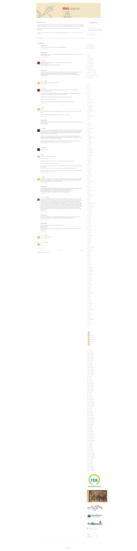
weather (89, 326)
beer (89, 121)
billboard (89, 124)
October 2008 (89, 421)
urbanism (89, 321)
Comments (91, 536)
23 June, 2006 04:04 (43, 231)
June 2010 (89, 393)
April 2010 (89, 396)
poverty (89, 260)
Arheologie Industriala (92, 71)
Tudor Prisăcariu (43, 197)
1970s (89, 93)
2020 (89, 53)
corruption (90, 154)
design (89, 165)
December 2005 (89, 470)
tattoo (89, 310)
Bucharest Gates (91, 65)
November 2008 (90, 419)
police (89, 254)
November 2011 (90, 370)
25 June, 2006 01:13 (43, 238)
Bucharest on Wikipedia (92, 72)
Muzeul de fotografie (91, 45)
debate (89, 161)
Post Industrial (90, 59)
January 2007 (89, 451)
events (89, 178)
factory (89, 183)
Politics (89, 255)
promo (89, 262)
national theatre (90, 235)
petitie (89, 248)
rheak (41, 107)
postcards (89, 257)
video (89, 322)
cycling (89, 156)
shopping (89, 287)
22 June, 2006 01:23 (43, 103)
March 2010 (89, 398)
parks (89, 244)
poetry (89, 252)
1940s (89, 86)
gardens (89, 191)
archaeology (90, 108)
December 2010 (89, 386)
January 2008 (89, 434)
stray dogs (90, 300)
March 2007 (89, 448)
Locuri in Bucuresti (91, 48)
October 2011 (89, 372)
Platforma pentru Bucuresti (92, 34)
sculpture (89, 286)
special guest (90, 293)
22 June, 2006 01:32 (43, 116)
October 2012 (89, 359)
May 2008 (89, 428)
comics (89, 146)
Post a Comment (42, 248)
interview (89, 213)
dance (89, 158)
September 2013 (90, 354)
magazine (89, 217)
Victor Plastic (92, 341)
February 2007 (89, 450)
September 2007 (90, 440)
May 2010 (89, 395)
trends (89, 316)
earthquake (90, 172)
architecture (90, 109)
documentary (90, 168)
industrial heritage (91, 206)
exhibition (89, 180)
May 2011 (89, 379)
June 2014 (89, 350)
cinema (89, 145)
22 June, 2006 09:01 (43, 143)
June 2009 (89, 409)
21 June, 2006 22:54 (43, 66)
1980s (89, 95)
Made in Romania (91, 38)
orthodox (89, 239)
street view (90, 307)
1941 (89, 87)
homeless (89, 202)
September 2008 (90, 422)
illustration (90, 204)
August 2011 (89, 374)
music (89, 233)
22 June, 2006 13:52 (43, 173)
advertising (90, 105)
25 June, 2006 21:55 (43, 245)
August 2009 (89, 406)
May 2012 (89, 363)
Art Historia (90, 44)
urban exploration (91, 319)
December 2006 (89, 453)
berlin (89, 122)
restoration (90, 278)
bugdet (89, 131)
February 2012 (89, 367)
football (89, 188)
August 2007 (89, 441)
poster (89, 258)
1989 (89, 96)
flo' (41, 154)
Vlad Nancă (42, 81)
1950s (89, 89)
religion (89, 276)
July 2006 (88, 460)
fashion (89, 184)
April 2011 (89, 380)
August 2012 (89, 360)
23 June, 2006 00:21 (43, 211)
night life (89, 236)
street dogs (90, 305)
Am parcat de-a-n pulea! (92, 73)
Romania (89, 283)
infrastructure (90, 207)
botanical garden (91, 128)
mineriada (89, 226)
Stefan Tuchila (92, 335)
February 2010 (89, 399)
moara (89, 228)
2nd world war (90, 99)
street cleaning (90, 303)
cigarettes (89, 143)
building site (90, 132)
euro (89, 177)
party (89, 245)
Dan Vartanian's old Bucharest (93, 75)
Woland (41, 128)
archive (89, 112)
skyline (89, 290)
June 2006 (89, 462)
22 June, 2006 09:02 (43, 150)
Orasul (89, 55)
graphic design (90, 194)
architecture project (91, 110)
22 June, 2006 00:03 (43, 84)
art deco (89, 115)
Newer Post (40, 250)
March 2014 (89, 351)
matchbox (89, 220)
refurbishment (90, 274)
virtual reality (90, 323)
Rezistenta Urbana (91, 47)
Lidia (90, 333)
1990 (89, 97)
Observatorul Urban (91, 33)
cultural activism (91, 155)
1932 (89, 84)
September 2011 (90, 373)
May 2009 (89, 411)
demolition (90, 164)
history (89, 200)
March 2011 (89, 382)
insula (89, 210)
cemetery (89, 141)
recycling (89, 273)
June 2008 (89, 427)
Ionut (41, 177)
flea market (90, 187)
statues (89, 297)
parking (89, 242)
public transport (90, 270)
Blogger (70, 547)
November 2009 (90, 404)
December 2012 (89, 357)
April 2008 (89, 430)
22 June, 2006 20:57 (43, 182)
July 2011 (88, 376)
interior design (90, 212)
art (88, 113)
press (89, 261)
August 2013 (89, 356)
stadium (89, 296)
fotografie (89, 190)
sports (89, 294)
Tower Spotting (90, 62)
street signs (90, 306)
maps (89, 219)
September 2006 (90, 457)
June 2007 (89, 444)
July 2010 (88, 392)
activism (89, 103)
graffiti (89, 193)
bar (88, 119)
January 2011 (89, 385)
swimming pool (90, 309)
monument (90, 232)
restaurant (89, 277)
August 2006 (89, 459)
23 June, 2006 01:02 (43, 219)
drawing (89, 170)
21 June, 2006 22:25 (43, 48)
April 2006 (89, 464)
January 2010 (89, 401)
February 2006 (89, 467)
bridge (89, 129)
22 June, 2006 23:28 (43, 193)
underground (90, 318)
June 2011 (89, 377)
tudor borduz (42, 242)
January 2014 (89, 353)
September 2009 (90, 405)
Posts (90, 534)
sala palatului (90, 284)
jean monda (90, 215)
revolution (90, 280)
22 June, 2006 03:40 (43, 124)
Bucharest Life (90, 60)
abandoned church (91, 102)
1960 (89, 90)
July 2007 (88, 443)
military (89, 225)
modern (89, 229)
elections (89, 174)
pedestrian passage (91, 246)
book (89, 126)
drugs (89, 171)
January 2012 (89, 369)
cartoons (89, 135)
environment (90, 175)
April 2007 (89, 447)
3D (88, 100)
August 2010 (89, 390)
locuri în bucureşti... (91, 76)
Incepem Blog (90, 58)
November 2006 (90, 454)
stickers (89, 299)
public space (90, 268)
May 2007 (89, 446)
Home (61, 250)
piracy (89, 251)
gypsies (89, 197)
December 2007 (89, 435)
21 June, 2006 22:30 (43, 57)
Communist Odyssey (91, 69)
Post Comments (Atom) (46, 252)
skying (89, 289)
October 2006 (89, 456)
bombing (89, 125)
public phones (90, 267)
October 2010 (89, 388)
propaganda (90, 264)
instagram (89, 209)
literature (89, 216)
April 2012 (89, 364)
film (88, 185)
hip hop (89, 199)
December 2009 (89, 402)
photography (90, 249)
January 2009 (89, 417)
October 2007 (89, 438)
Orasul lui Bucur (91, 66)
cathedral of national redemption (91, 137)
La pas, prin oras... (91, 68)
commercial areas (91, 149)
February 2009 (89, 415)
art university (90, 116)
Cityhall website (91, 63)
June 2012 (89, 361)
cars (88, 134)
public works (90, 271)
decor (89, 162)
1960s (89, 92)
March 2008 (89, 431)
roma (89, 281)
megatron (91, 344)
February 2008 (89, 433)
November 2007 (90, 437)
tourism (89, 312)
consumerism (90, 152)
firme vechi (90, 78)
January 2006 (89, 469)
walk (89, 325)
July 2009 (88, 408)
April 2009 (89, 412)
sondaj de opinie (91, 291)
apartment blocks (91, 106)
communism (90, 151)
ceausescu (89, 139)
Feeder (89, 56)
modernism (90, 230)
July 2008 (88, 425)
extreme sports (90, 181)
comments (90, 148)
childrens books (90, 142)
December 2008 (89, 418)
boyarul (41, 60)
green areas (90, 196)
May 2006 (89, 463)
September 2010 (90, 389)
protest (89, 265)
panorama (89, 241)
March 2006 (89, 466)
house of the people (91, 203)
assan (89, 118)
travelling (89, 315)
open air (89, 238)
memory (89, 222)
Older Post (82, 250)
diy (88, 167)
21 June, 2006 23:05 (43, 77)
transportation (90, 313)
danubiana (90, 159)
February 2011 (89, 383)
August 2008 (89, 424)
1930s (89, 83)
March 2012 (89, 366)
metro (89, 223)
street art (89, 302)
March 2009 (89, 414)
